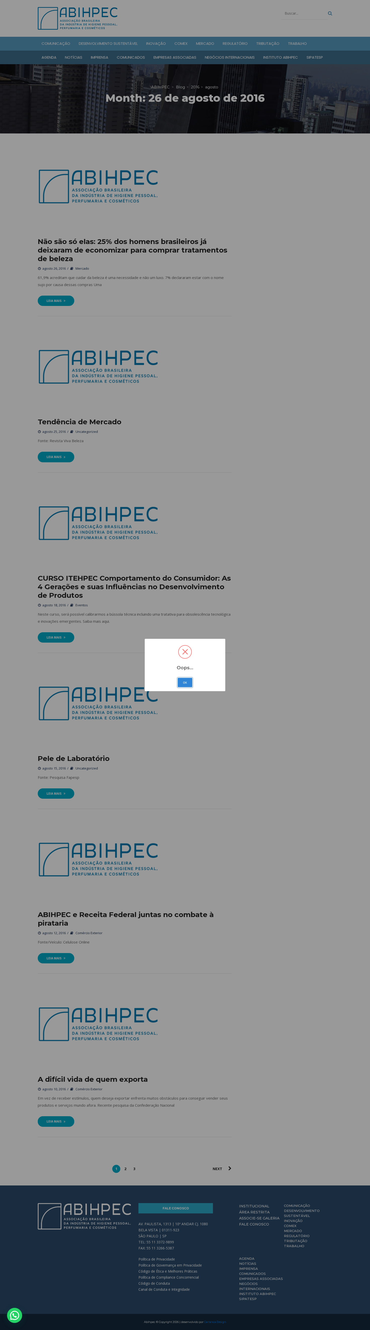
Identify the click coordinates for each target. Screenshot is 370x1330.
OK (185, 682)
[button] (14, 1315)
